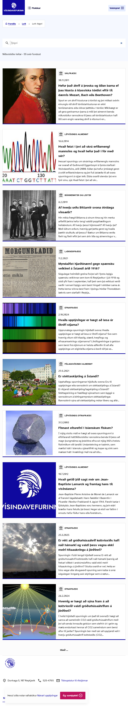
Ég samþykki (71, 695)
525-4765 (48, 680)
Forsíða (12, 23)
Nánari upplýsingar (47, 695)
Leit (24, 23)
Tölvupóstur (74, 680)
